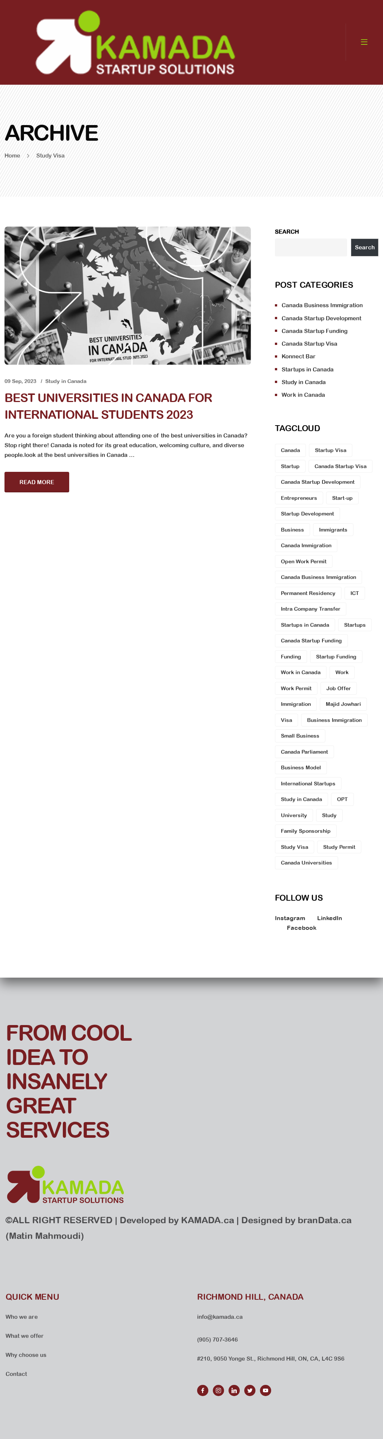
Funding (291, 657)
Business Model (301, 767)
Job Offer (339, 688)
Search (287, 231)
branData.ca (325, 1220)
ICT (354, 593)
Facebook (301, 927)
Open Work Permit (304, 561)
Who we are (22, 1317)
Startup (290, 466)
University (294, 815)
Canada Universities (306, 863)
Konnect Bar (299, 356)
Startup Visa (330, 450)
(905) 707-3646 (217, 1339)
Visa (286, 720)
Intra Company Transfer (310, 609)
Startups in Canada (308, 369)
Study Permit (339, 847)
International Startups (308, 784)
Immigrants (333, 530)
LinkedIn (329, 918)
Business (292, 530)
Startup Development (307, 514)
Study (329, 815)
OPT (342, 799)
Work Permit (296, 688)
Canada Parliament (304, 752)
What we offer (25, 1336)
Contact (16, 1374)
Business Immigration (334, 720)
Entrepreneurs (299, 498)
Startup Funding (336, 657)
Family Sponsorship (306, 831)
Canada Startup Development (321, 318)
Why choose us (26, 1355)
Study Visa (294, 847)
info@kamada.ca (220, 1317)
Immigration (296, 704)
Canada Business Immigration (322, 305)
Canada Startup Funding (314, 331)
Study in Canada (65, 381)
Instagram (290, 918)
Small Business (300, 736)
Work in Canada (303, 395)
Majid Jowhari (343, 704)
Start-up (342, 498)
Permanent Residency (308, 593)
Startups (355, 625)
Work (342, 672)
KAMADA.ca (207, 1220)
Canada (290, 450)
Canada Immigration (306, 545)
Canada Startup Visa (309, 343)
